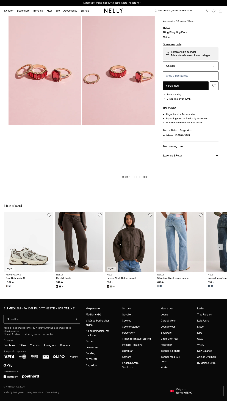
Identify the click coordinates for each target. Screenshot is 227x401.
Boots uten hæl (169, 338)
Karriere (126, 356)
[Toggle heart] (214, 86)
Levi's (200, 308)
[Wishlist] (213, 11)
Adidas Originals (206, 356)
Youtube (35, 345)
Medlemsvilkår (94, 314)
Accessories (169, 21)
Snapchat (65, 345)
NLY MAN (91, 359)
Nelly (166, 27)
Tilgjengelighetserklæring (136, 338)
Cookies (126, 320)
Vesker (165, 367)
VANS (200, 344)
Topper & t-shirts (170, 350)
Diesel (200, 326)
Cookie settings (131, 326)
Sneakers (166, 332)
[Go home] (113, 11)
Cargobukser (168, 320)
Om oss (126, 308)
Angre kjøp (92, 365)
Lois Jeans (203, 320)
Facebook (9, 345)
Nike (199, 332)
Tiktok (22, 345)
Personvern (128, 332)
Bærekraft (127, 350)
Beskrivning (169, 108)
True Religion (204, 314)
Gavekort (127, 314)
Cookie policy (52, 392)
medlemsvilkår (61, 327)
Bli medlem (13, 319)
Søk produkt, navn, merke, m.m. (175, 10)
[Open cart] (220, 11)
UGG (200, 338)
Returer (90, 341)
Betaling (90, 353)
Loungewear (168, 326)
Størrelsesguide (172, 44)
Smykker (182, 21)
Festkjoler (166, 344)
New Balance (204, 350)
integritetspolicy (11, 331)
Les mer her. (48, 334)
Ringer (191, 21)
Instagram (50, 345)
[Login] (206, 11)
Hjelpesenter (93, 308)
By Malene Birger (206, 363)
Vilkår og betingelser (14, 392)
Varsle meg (172, 85)
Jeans (164, 314)
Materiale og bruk (173, 146)
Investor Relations (132, 344)
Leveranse (92, 347)
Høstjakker (167, 308)
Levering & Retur (172, 155)
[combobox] (190, 66)
